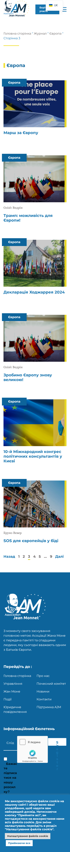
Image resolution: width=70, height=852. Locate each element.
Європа (55, 33)
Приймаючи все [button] (19, 843)
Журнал (40, 33)
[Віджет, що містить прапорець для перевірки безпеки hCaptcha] (32, 749)
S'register (57, 743)
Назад (9, 556)
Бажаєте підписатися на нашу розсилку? (10, 778)
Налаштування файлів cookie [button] (27, 836)
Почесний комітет (51, 684)
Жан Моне (12, 691)
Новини (43, 691)
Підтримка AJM (49, 707)
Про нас (43, 676)
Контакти (44, 699)
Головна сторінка (17, 33)
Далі (59, 556)
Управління (13, 684)
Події (7, 699)
